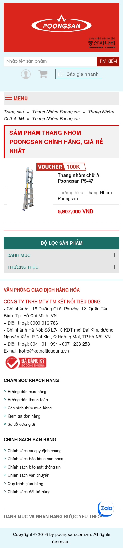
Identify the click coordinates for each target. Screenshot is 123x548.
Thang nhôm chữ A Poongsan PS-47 (78, 178)
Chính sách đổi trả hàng (29, 492)
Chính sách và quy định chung (35, 450)
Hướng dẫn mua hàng (27, 391)
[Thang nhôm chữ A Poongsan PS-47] (30, 188)
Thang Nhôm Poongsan (56, 111)
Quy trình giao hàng (25, 483)
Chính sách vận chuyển (28, 475)
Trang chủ (14, 111)
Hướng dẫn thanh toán (28, 400)
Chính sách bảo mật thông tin (34, 467)
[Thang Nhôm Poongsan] (62, 27)
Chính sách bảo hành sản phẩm (36, 459)
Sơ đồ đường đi (21, 424)
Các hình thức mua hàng (30, 408)
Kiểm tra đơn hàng (24, 416)
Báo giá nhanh (83, 73)
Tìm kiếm (108, 61)
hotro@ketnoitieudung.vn (44, 351)
